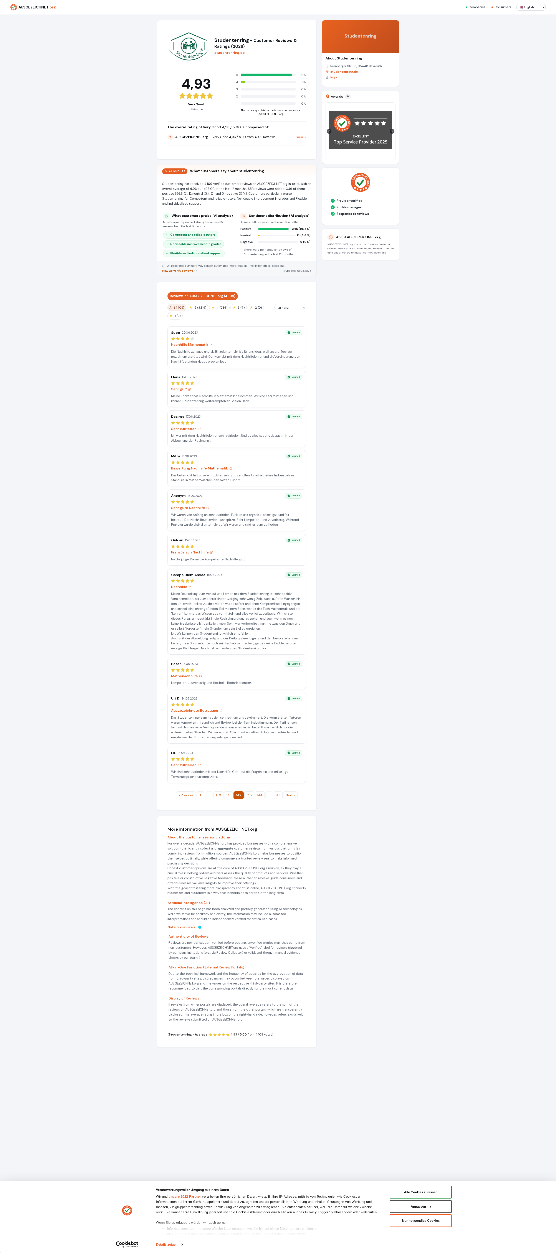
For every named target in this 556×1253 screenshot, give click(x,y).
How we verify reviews (178, 271)
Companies (477, 7)
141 (228, 795)
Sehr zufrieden (184, 428)
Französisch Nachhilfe (190, 552)
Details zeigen (166, 1244)
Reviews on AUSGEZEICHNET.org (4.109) (202, 296)
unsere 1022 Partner (185, 1196)
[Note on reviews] (200, 927)
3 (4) (238, 307)
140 (218, 795)
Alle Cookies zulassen (420, 1192)
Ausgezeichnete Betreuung (194, 710)
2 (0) (256, 307)
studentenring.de (229, 52)
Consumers (503, 7)
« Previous (186, 795)
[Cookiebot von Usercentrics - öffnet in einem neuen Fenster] (127, 1244)
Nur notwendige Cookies (421, 1220)
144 (259, 795)
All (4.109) (176, 308)
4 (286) (219, 307)
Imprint (336, 77)
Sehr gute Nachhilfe (188, 507)
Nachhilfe (179, 587)
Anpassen (418, 1206)
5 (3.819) (197, 307)
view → (301, 137)
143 (249, 795)
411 (278, 795)
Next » (290, 795)
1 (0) (175, 315)
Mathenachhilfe (184, 676)
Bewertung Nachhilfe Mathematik (199, 468)
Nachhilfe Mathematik (189, 344)
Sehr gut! (179, 389)
